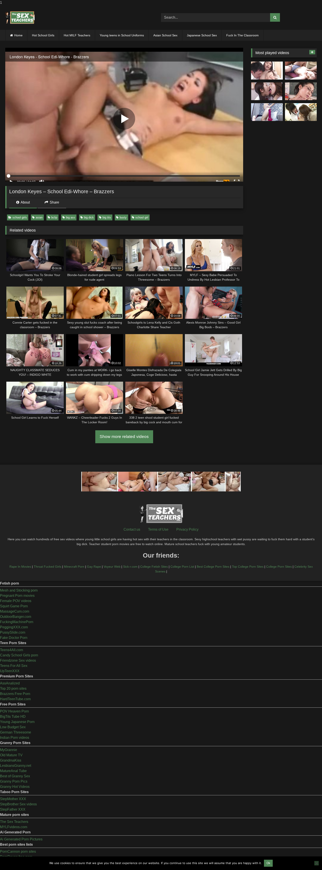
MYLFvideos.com (13, 827)
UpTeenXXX (9, 671)
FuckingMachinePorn (16, 622)
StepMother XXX (13, 799)
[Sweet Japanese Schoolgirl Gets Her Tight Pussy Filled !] (301, 71)
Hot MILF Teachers (77, 35)
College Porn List (182, 566)
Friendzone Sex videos (18, 660)
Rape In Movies (20, 566)
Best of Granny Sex (15, 776)
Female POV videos (15, 601)
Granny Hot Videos (15, 786)
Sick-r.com (130, 566)
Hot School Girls (43, 35)
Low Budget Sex (13, 727)
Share (54, 202)
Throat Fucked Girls (47, 566)
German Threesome (15, 732)
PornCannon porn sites (18, 851)
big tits (107, 217)
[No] (316, 863)
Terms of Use (158, 529)
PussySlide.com (12, 632)
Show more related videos (124, 436)
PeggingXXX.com (14, 627)
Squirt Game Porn (14, 606)
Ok (268, 863)
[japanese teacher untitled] (267, 71)
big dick (89, 217)
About (25, 202)
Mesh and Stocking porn (19, 590)
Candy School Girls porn (19, 655)
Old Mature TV (11, 755)
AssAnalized (10, 683)
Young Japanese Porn (17, 722)
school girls (19, 217)
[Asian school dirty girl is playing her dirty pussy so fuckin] (267, 112)
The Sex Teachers (14, 822)
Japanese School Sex (202, 35)
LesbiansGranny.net (15, 765)
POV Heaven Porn (14, 711)
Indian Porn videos (14, 737)
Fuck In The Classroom (242, 35)
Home (18, 35)
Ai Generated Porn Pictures (21, 839)
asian (39, 217)
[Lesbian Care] (267, 91)
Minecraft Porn (74, 566)
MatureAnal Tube (13, 771)
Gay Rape (94, 566)
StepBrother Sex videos (18, 804)
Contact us (132, 529)
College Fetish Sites (154, 566)
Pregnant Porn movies (17, 595)
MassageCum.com (14, 611)
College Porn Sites (279, 566)
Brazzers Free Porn (15, 694)
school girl (141, 217)
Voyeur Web (112, 566)
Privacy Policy (187, 529)
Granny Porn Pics (13, 781)
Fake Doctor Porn (13, 638)
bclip (54, 217)
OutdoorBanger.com (15, 616)
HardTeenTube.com (15, 699)
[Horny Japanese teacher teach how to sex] (301, 91)
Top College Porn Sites (248, 566)
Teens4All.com (11, 650)
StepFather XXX (12, 809)
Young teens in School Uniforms (122, 35)
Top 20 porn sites (13, 688)
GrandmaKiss (10, 760)
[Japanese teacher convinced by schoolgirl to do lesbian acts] (301, 112)
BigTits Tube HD (13, 716)
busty (123, 217)
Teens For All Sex (13, 666)
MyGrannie (8, 750)
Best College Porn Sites (213, 566)
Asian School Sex (165, 35)
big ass (70, 217)
